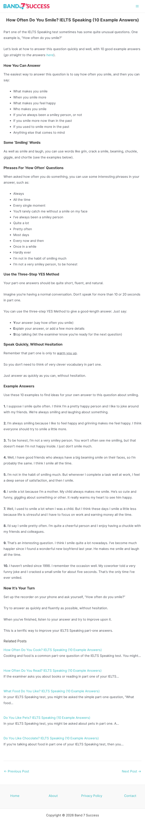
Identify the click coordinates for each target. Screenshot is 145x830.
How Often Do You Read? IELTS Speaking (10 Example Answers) (53, 670)
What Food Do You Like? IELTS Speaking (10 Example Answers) (52, 691)
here (49, 55)
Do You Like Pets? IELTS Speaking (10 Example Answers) (47, 718)
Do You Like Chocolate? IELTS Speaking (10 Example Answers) (51, 738)
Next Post (131, 771)
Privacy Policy (91, 796)
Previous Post (16, 771)
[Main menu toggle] (137, 6)
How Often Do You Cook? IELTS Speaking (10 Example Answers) (53, 650)
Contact (130, 796)
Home (14, 796)
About (53, 796)
